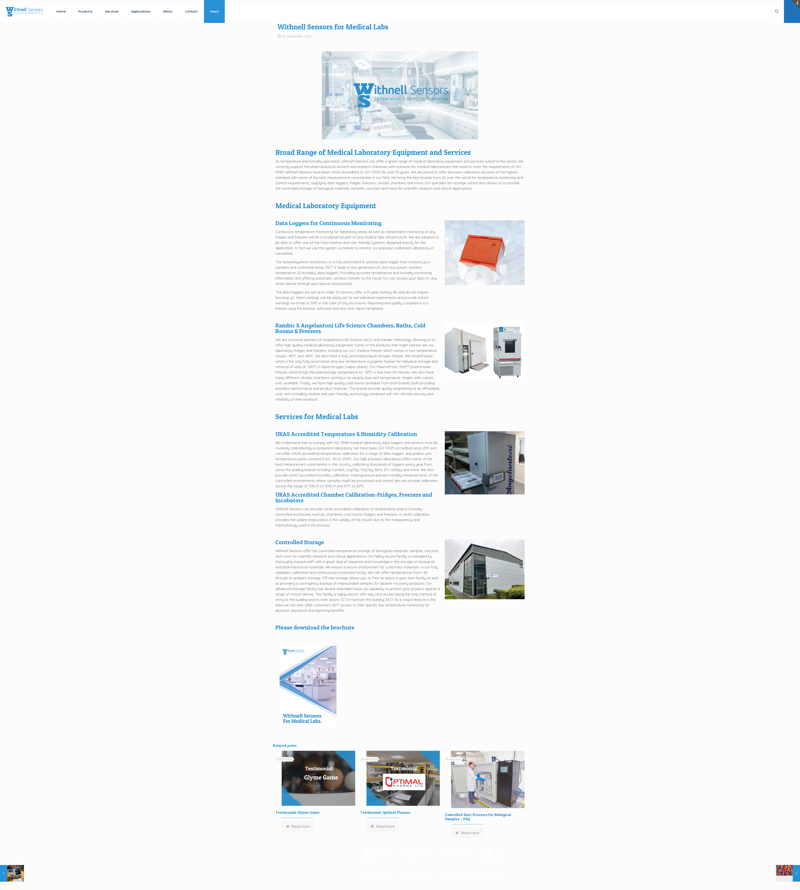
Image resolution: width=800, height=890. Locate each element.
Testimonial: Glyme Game (297, 812)
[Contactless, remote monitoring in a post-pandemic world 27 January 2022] (788, 873)
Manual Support (286, 851)
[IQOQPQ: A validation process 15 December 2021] (12, 873)
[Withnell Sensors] (24, 11)
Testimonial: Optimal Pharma (385, 812)
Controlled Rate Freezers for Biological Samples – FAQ (478, 816)
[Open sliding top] (795, 4)
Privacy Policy (285, 860)
